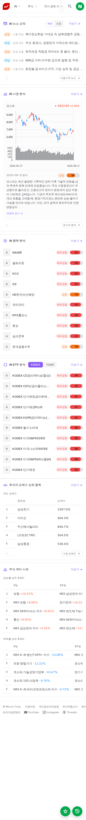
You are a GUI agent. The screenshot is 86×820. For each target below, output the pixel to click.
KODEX (35, 364)
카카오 (21, 518)
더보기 (75, 23)
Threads (72, 712)
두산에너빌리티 (27, 526)
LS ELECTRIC (26, 535)
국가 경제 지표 (55, 6)
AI (17, 6)
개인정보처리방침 (49, 706)
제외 (50, 23)
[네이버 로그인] (80, 6)
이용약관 (30, 706)
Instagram (53, 712)
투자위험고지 (70, 706)
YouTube (33, 712)
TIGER (50, 364)
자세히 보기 (14, 213)
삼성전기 (23, 509)
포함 (58, 23)
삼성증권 (23, 544)
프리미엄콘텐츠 (11, 712)
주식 (33, 6)
